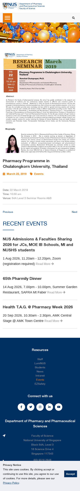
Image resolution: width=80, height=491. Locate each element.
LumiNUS (40, 363)
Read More (43, 264)
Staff (40, 359)
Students (40, 367)
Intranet (40, 375)
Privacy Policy (11, 482)
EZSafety (40, 383)
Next (74, 211)
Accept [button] (70, 473)
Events (40, 379)
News (40, 371)
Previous (8, 211)
